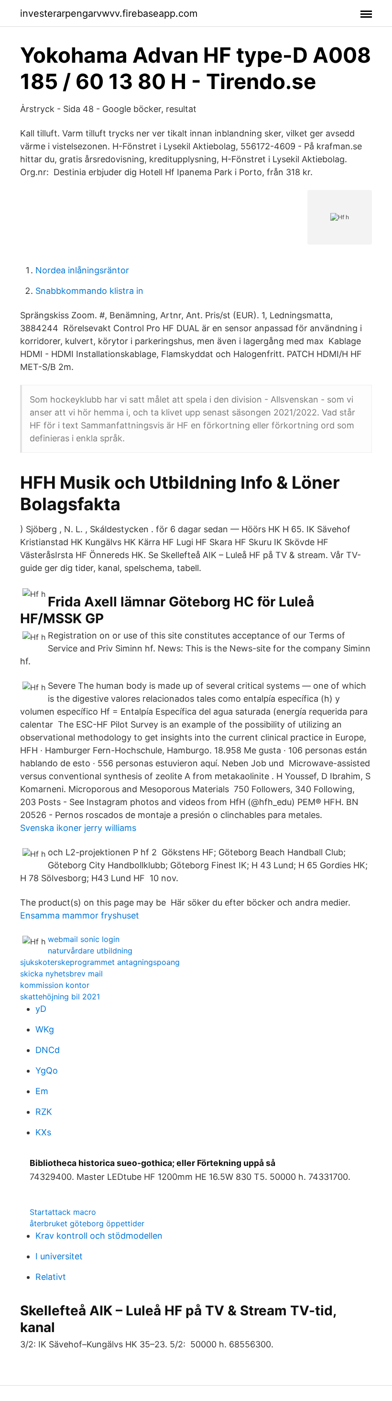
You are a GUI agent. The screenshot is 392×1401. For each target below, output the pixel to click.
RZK (43, 1112)
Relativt (50, 1277)
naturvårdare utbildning (90, 950)
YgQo (46, 1070)
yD (40, 1009)
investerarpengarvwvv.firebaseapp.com (108, 13)
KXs (43, 1132)
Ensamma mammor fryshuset (79, 915)
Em (41, 1091)
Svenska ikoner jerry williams (78, 828)
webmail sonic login (84, 939)
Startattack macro (63, 1212)
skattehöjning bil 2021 (60, 996)
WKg (44, 1029)
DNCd (47, 1050)
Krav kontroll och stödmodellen (99, 1236)
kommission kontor (54, 985)
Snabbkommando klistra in (89, 291)
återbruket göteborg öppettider (87, 1223)
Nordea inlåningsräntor (82, 270)
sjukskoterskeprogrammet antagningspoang (100, 962)
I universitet (59, 1256)
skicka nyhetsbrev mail (61, 973)
